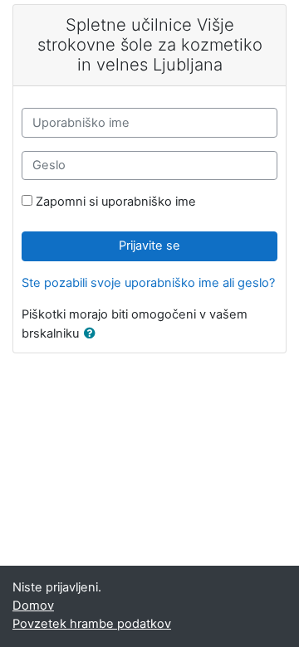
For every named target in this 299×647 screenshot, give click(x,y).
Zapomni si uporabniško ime (116, 201)
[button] (93, 334)
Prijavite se (149, 245)
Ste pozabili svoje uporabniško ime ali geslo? (148, 282)
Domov (33, 605)
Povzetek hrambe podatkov (91, 623)
